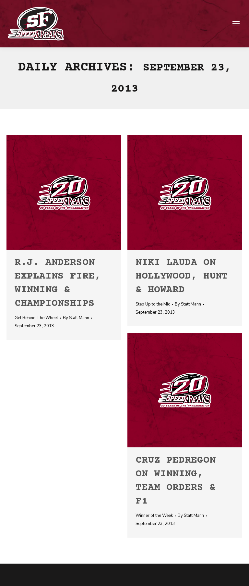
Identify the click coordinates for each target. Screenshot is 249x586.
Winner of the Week (154, 515)
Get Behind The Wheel (36, 318)
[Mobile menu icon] (236, 23)
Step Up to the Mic (153, 304)
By (76, 318)
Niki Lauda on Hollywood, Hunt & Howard (182, 276)
